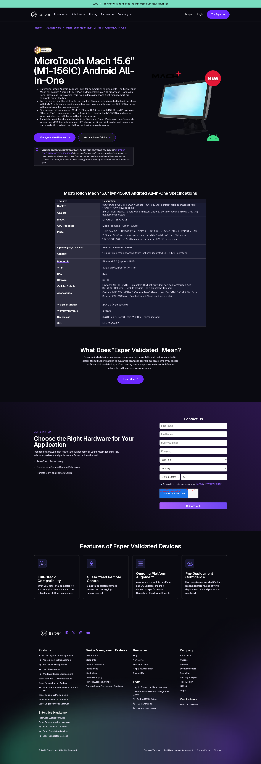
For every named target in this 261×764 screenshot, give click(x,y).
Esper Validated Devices (55, 726)
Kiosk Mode (92, 673)
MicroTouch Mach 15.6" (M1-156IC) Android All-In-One (96, 27)
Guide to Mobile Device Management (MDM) (151, 693)
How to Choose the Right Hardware (150, 687)
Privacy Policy (213, 484)
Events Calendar (188, 668)
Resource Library (141, 664)
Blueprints (91, 660)
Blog (135, 655)
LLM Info (184, 686)
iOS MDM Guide (144, 703)
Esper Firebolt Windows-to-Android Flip (60, 689)
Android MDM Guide (146, 699)
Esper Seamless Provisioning (53, 695)
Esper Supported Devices (55, 736)
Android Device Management (57, 660)
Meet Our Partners (189, 704)
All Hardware (54, 27)
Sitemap (218, 750)
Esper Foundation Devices (55, 731)
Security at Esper (188, 677)
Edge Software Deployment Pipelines (104, 686)
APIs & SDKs (92, 655)
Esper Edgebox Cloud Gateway (54, 703)
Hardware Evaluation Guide (52, 717)
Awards (183, 660)
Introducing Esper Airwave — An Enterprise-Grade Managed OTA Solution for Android (135, 3)
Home (38, 27)
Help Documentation (143, 668)
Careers (184, 664)
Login (200, 14)
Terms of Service (152, 750)
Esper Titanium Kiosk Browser (54, 699)
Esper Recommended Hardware (54, 722)
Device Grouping (94, 677)
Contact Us (138, 673)
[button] (61, 14)
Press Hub (185, 673)
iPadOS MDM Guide (146, 708)
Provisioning (92, 668)
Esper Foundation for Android (53, 683)
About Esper (186, 655)
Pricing (93, 14)
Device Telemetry (95, 664)
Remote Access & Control (98, 681)
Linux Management (52, 669)
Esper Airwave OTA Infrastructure (55, 678)
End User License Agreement (178, 750)
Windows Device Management (58, 674)
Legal (183, 690)
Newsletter (138, 660)
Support (189, 14)
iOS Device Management (55, 664)
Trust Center (186, 681)
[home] (40, 14)
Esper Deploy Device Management (56, 655)
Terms (199, 484)
